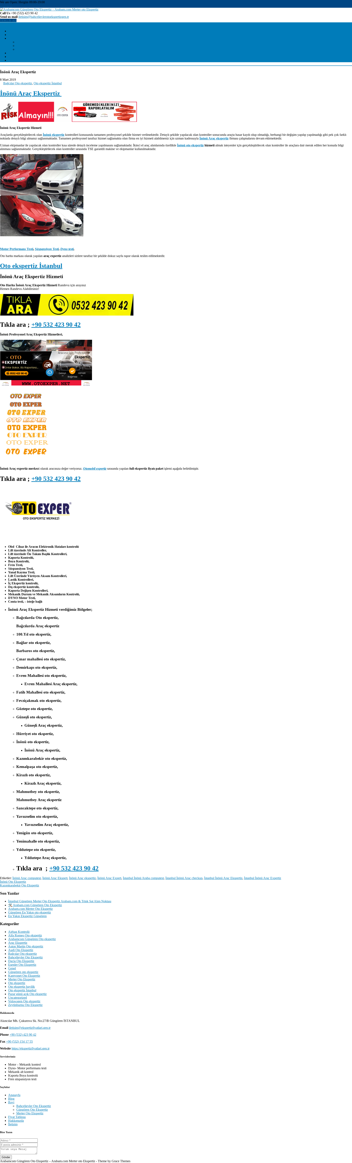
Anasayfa (14, 31)
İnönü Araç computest (26, 878)
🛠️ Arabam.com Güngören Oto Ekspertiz (35, 905)
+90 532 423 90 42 (56, 324)
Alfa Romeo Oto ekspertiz (25, 935)
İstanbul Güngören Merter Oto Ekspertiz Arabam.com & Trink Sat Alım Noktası (59, 901)
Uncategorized (17, 997)
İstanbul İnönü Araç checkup (183, 878)
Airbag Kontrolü (19, 931)
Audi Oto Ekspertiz (20, 950)
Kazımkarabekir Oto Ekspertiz (19, 885)
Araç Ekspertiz (17, 942)
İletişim (13, 60)
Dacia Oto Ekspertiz (21, 961)
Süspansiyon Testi (47, 249)
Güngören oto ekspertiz (23, 972)
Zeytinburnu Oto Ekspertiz (25, 1005)
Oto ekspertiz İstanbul (48, 83)
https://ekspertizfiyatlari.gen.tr (31, 1048)
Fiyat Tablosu (17, 53)
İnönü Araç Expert (109, 878)
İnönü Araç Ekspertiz (31, 93)
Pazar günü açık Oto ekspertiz (27, 994)
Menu (4, 24)
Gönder (6, 1157)
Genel (12, 968)
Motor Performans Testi (16, 249)
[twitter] (4, 6)
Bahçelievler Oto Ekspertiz (33, 42)
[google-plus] (8, 6)
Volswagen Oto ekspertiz (24, 1001)
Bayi (11, 38)
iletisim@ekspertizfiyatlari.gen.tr (30, 1027)
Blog (11, 34)
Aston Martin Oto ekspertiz (25, 946)
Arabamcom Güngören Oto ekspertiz (32, 939)
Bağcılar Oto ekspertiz (17, 83)
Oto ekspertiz (16, 983)
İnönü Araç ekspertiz (82, 878)
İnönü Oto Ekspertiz (13, 881)
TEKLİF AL (8, 20)
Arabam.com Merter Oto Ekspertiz (30, 908)
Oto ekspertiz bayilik (21, 986)
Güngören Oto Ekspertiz (32, 45)
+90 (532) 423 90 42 (23, 1034)
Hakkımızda (16, 56)
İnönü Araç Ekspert (54, 878)
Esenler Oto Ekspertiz (22, 964)
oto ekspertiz (195, 145)
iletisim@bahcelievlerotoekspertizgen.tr (43, 17)
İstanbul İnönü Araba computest (143, 878)
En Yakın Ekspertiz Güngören (27, 916)
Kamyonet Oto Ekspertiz (24, 975)
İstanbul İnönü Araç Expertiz (262, 878)
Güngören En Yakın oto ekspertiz (29, 912)
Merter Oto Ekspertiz (29, 49)
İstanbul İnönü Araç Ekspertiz (223, 878)
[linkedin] (11, 6)
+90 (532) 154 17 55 (19, 1041)
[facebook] (1, 6)
